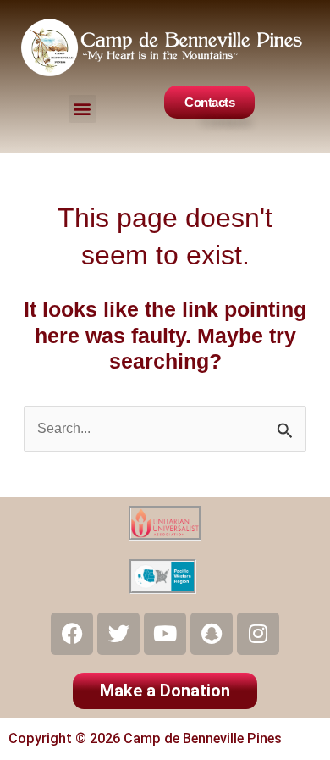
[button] (82, 109)
